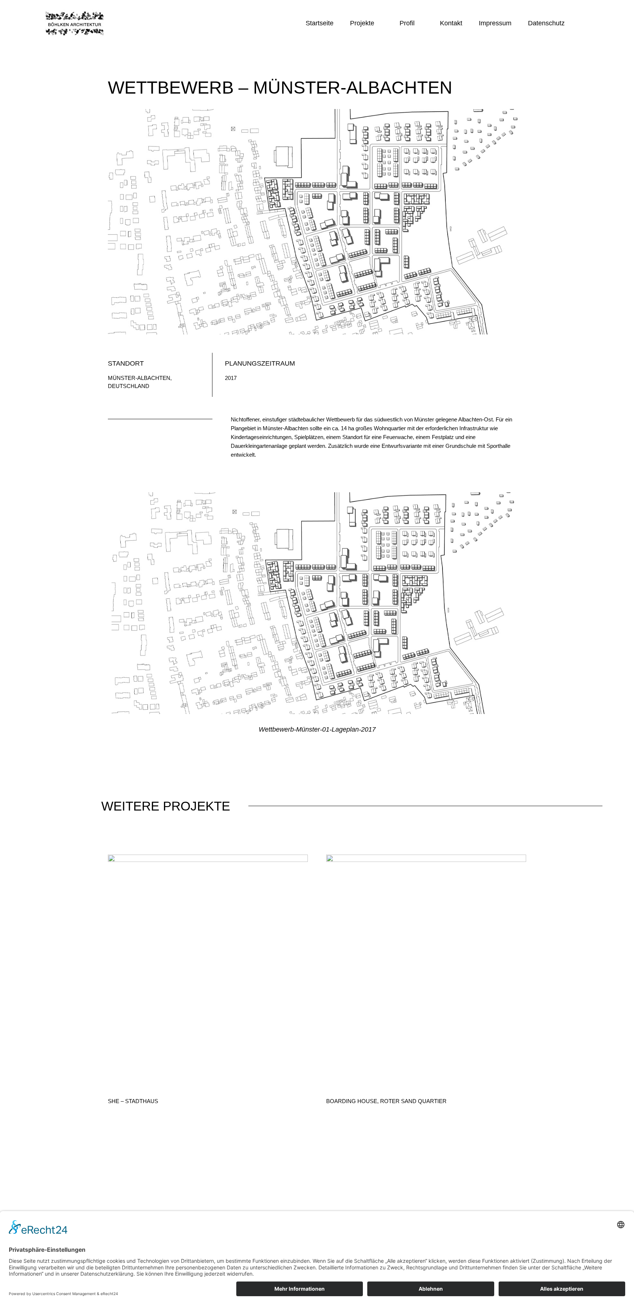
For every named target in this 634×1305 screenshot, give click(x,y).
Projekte (362, 23)
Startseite (320, 23)
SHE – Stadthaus (133, 1101)
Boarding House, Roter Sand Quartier (386, 1101)
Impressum (495, 23)
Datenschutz (546, 23)
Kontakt (451, 23)
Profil (407, 23)
